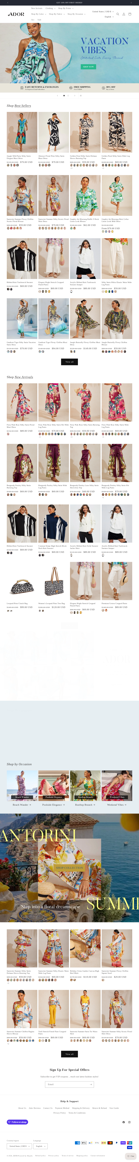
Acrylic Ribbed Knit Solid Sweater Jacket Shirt (84, 547)
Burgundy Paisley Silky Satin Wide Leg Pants (52, 486)
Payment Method (62, 1108)
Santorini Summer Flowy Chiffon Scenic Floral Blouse (20, 220)
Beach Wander (20, 804)
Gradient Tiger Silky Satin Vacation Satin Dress (21, 343)
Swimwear (115, 753)
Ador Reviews (35, 1108)
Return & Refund (99, 1108)
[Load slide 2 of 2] (68, 96)
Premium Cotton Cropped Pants (114, 603)
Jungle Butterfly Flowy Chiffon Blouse (114, 343)
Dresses (84, 753)
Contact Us (48, 1108)
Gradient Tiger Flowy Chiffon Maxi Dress (52, 343)
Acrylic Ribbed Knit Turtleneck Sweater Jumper (83, 283)
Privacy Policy (59, 1113)
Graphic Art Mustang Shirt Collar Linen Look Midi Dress (115, 220)
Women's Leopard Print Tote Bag (51, 603)
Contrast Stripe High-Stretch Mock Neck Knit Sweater (52, 547)
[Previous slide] (57, 96)
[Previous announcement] (8, 2)
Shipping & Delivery (81, 1108)
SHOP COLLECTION (69, 867)
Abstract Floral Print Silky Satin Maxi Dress (51, 157)
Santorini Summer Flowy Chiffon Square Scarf (115, 972)
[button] (50, 8)
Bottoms (52, 753)
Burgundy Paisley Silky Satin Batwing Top (19, 486)
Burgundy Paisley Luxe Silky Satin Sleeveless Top (84, 486)
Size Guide (114, 1108)
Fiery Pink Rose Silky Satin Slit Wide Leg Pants (53, 426)
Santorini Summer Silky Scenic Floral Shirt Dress (53, 220)
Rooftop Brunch (83, 804)
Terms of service (68, 1155)
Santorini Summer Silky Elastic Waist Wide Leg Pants (53, 972)
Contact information (98, 1155)
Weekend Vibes (115, 804)
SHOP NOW (69, 669)
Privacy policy (53, 1155)
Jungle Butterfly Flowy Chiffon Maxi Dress (85, 343)
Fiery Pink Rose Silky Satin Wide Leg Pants (115, 426)
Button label (69, 58)
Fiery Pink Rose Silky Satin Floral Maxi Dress (20, 426)
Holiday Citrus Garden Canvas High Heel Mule (84, 972)
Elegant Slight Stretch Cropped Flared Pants (51, 283)
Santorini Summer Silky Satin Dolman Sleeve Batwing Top (19, 972)
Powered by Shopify (25, 1156)
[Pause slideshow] (82, 96)
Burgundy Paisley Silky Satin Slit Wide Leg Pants (115, 486)
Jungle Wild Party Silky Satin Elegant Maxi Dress (19, 157)
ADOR (15, 1156)
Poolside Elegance (52, 804)
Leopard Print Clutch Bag (17, 603)
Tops (20, 753)
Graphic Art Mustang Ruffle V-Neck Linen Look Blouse (84, 220)
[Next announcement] (131, 2)
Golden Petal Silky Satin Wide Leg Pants (116, 157)
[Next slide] (75, 96)
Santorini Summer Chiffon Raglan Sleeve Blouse (20, 1033)
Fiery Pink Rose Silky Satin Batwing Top (85, 426)
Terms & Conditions (77, 1113)
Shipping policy (82, 1155)
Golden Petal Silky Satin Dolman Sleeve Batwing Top (83, 157)
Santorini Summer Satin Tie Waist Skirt (83, 1033)
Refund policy (40, 1155)
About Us (22, 1108)
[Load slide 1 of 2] (64, 96)
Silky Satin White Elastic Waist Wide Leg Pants (117, 283)
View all (70, 362)
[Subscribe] (91, 1084)
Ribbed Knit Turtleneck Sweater (20, 282)
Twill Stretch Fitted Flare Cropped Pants (52, 1033)
